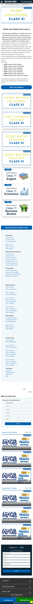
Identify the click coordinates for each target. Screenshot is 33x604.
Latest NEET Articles (9, 488)
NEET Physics (9, 244)
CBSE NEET (9, 374)
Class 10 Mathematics (11, 294)
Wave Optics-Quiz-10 (10, 448)
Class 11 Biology (10, 303)
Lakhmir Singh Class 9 (11, 263)
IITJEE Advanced (10, 372)
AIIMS (7, 376)
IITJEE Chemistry (10, 239)
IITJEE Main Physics (11, 317)
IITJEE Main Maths (10, 321)
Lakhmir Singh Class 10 (12, 265)
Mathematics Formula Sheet (13, 274)
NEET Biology (9, 248)
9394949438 (27, 2)
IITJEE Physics (9, 237)
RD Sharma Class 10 (11, 259)
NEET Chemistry (10, 246)
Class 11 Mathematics (11, 301)
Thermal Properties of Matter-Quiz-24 (16, 481)
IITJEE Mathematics (11, 241)
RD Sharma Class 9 (11, 257)
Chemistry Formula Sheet (12, 272)
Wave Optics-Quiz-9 (10, 464)
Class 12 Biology (10, 312)
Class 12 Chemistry (11, 308)
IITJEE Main (9, 370)
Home (2, 4)
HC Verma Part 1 (10, 254)
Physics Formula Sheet (11, 270)
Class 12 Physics (10, 307)
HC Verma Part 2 (10, 255)
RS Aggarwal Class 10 (11, 261)
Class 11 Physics (10, 298)
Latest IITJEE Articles (9, 432)
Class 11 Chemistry (11, 299)
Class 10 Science (10, 292)
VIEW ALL (27, 432)
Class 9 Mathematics (11, 289)
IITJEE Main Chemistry (11, 319)
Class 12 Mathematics (11, 310)
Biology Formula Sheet (11, 276)
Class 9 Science (10, 287)
